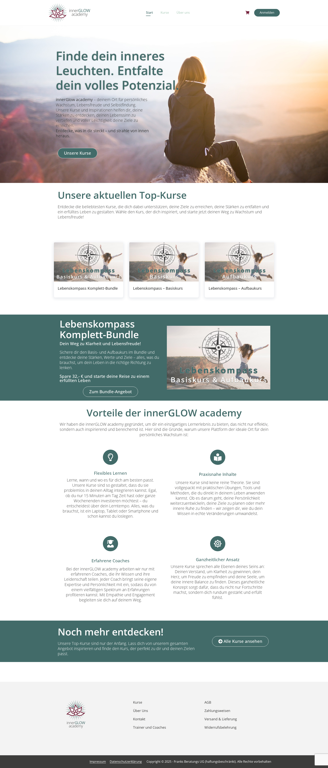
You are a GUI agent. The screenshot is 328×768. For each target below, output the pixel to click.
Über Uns (140, 710)
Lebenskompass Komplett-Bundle (88, 288)
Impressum (98, 761)
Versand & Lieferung (220, 719)
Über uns (183, 12)
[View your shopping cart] (247, 12)
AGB (207, 702)
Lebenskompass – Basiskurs (158, 288)
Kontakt (139, 719)
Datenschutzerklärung (126, 761)
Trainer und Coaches (149, 727)
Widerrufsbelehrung (220, 727)
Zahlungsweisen (217, 710)
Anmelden (267, 12)
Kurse (165, 12)
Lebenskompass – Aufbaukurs (235, 288)
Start (149, 12)
